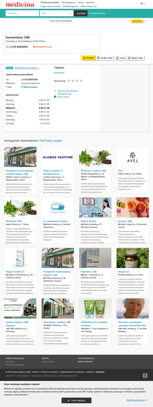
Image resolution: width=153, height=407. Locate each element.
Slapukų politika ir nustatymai (72, 372)
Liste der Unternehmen (61, 21)
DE (141, 3)
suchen (81, 13)
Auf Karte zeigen (51, 140)
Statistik (90, 372)
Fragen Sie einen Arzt (50, 6)
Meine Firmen (89, 6)
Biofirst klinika (88, 221)
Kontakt (35, 372)
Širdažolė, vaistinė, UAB (93, 170)
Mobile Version (85, 362)
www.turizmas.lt (50, 376)
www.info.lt (10, 376)
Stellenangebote (71, 6)
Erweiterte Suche (97, 13)
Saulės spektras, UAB (21, 372)
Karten (81, 2)
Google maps (106, 58)
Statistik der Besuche (68, 91)
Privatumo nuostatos (49, 372)
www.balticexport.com (68, 376)
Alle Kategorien (69, 2)
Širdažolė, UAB (13, 221)
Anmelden (99, 372)
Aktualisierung (64, 94)
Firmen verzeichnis (49, 2)
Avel (120, 170)
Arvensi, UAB (125, 221)
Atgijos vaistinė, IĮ (15, 271)
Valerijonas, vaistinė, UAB (57, 322)
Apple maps (137, 58)
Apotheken (59, 73)
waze (122, 58)
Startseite (10, 362)
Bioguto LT (123, 271)
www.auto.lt (36, 376)
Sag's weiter (63, 97)
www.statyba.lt (23, 376)
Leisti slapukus (78, 400)
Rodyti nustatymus (135, 400)
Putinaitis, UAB (89, 271)
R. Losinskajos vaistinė (55, 221)
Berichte (90, 2)
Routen (51, 362)
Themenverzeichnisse (15, 365)
